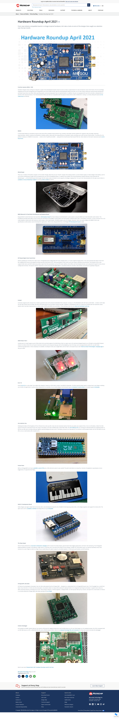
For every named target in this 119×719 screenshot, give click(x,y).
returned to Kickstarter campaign (39, 545)
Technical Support (45, 702)
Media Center (19, 702)
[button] (19, 676)
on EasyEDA (50, 508)
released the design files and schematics (69, 630)
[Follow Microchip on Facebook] (90, 704)
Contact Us (18, 699)
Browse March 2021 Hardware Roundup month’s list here (40, 667)
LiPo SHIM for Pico (74, 427)
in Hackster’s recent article (78, 387)
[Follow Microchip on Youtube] (98, 704)
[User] (97, 6)
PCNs (42, 706)
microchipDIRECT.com (70, 695)
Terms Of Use (80, 710)
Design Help (44, 699)
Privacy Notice (87, 710)
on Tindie (49, 591)
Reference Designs (69, 704)
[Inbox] (102, 6)
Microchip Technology (23, 671)
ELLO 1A (23, 385)
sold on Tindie (45, 179)
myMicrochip (68, 699)
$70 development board (74, 221)
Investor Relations (20, 704)
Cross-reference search (36, 7)
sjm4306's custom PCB (38, 468)
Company (18, 695)
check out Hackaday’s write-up (82, 306)
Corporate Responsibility (21, 706)
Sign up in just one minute (71, 1)
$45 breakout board (45, 217)
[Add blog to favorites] (59, 21)
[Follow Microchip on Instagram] (101, 704)
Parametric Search (69, 706)
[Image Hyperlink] (23, 7)
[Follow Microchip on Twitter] (95, 704)
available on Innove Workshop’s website (27, 179)
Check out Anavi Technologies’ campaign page (92, 346)
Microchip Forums (45, 695)
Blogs (66, 702)
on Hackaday (96, 387)
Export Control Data (45, 704)
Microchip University (69, 697)
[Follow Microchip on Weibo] (103, 704)
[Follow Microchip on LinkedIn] (93, 704)
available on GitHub (31, 508)
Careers (17, 697)
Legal (92, 710)
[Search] (88, 5)
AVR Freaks (43, 697)
